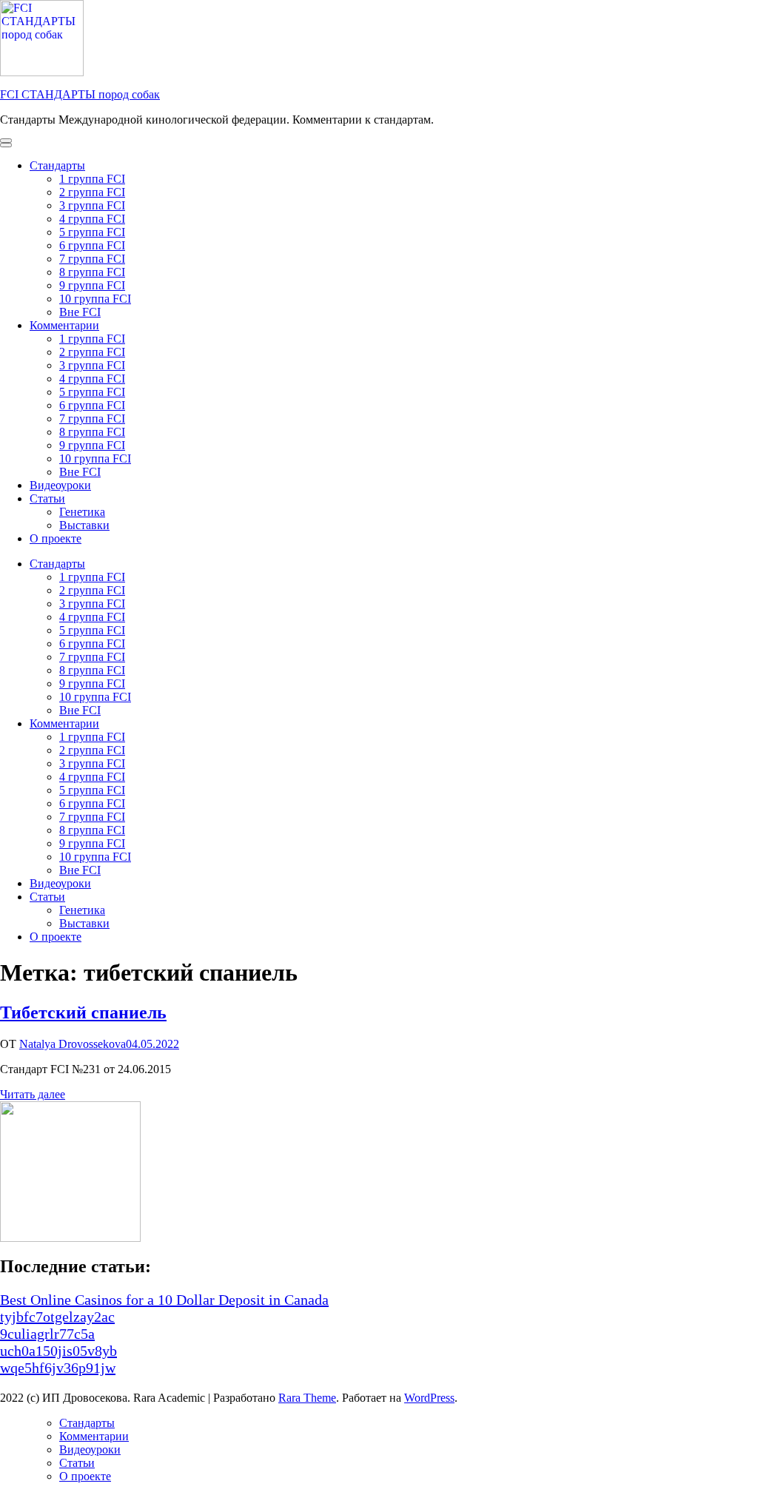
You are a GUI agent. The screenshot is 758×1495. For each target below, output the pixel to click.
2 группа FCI (92, 192)
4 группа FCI (92, 218)
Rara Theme (307, 1397)
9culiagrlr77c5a (47, 1334)
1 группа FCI (92, 178)
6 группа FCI (92, 245)
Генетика (82, 511)
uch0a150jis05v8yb (58, 1351)
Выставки (84, 525)
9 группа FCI (92, 285)
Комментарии (64, 325)
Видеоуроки (60, 485)
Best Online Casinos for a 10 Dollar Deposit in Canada (164, 1299)
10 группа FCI (95, 298)
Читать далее (32, 1094)
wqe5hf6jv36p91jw (57, 1368)
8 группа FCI (92, 272)
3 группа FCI (92, 205)
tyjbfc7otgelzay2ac (57, 1316)
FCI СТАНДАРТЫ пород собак (80, 94)
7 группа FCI (92, 258)
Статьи (47, 498)
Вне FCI (80, 312)
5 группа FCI (92, 232)
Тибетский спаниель (83, 1012)
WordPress (429, 1397)
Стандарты (57, 165)
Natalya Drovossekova (72, 1044)
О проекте (55, 538)
